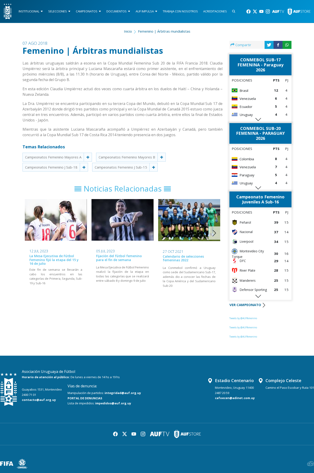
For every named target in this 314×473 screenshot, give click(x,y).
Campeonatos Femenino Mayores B (127, 157)
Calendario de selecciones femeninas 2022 (183, 258)
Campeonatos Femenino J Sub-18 (51, 167)
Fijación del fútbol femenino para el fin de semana (119, 258)
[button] (214, 233)
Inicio (128, 31)
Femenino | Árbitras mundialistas (164, 31)
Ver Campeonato (245, 304)
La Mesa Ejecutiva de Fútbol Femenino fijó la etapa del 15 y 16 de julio (54, 260)
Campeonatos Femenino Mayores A (53, 157)
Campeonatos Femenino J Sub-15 (121, 167)
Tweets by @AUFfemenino (243, 318)
